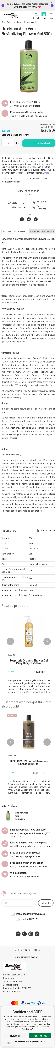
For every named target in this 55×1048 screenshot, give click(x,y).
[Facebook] (18, 933)
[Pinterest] (24, 933)
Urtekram (15, 181)
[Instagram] (30, 933)
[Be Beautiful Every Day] (2, 22)
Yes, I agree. (40, 1036)
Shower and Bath (31, 22)
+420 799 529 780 (30, 918)
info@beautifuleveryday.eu (30, 913)
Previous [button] (10, 641)
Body (19, 22)
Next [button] (47, 641)
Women (10, 22)
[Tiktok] (37, 933)
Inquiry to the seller (42, 203)
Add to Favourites (19, 203)
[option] (29, 66)
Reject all (15, 1036)
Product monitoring (41, 207)
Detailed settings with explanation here (27, 1042)
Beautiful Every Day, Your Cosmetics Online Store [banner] (11, 16)
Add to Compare (18, 207)
